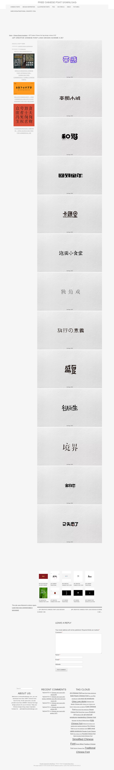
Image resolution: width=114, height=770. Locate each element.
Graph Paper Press (69, 763)
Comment (58, 632)
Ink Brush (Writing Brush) (83, 720)
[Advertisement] (57, 24)
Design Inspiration (29, 7)
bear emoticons (92, 693)
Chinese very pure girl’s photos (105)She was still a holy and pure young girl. (53, 699)
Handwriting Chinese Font (86, 717)
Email (57, 659)
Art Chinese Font (76, 693)
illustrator (74, 720)
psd (86, 728)
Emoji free (81, 712)
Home (10, 35)
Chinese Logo (86, 704)
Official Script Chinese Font (89, 723)
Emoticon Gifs (79, 714)
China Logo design (79, 701)
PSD (53, 7)
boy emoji (91, 696)
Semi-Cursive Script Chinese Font (82, 736)
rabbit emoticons (76, 731)
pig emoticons (81, 728)
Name (57, 655)
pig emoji (75, 728)
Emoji (69, 7)
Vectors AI (60, 7)
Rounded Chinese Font (88, 733)
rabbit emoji (91, 728)
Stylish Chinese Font (79, 748)
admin (23, 43)
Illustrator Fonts (43, 7)
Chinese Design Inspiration (20, 35)
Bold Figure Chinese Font (79, 696)
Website (58, 664)
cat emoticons (89, 698)
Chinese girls (78, 704)
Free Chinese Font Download (57, 2)
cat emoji (81, 698)
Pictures (76, 7)
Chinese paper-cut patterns (79, 706)
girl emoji (87, 715)
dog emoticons (85, 709)
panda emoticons (82, 726)
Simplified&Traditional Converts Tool (23, 11)
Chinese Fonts (15, 7)
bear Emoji (85, 693)
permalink (23, 49)
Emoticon (87, 712)
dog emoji (78, 709)
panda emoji (74, 726)
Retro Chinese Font (77, 733)
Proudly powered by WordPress (47, 763)
